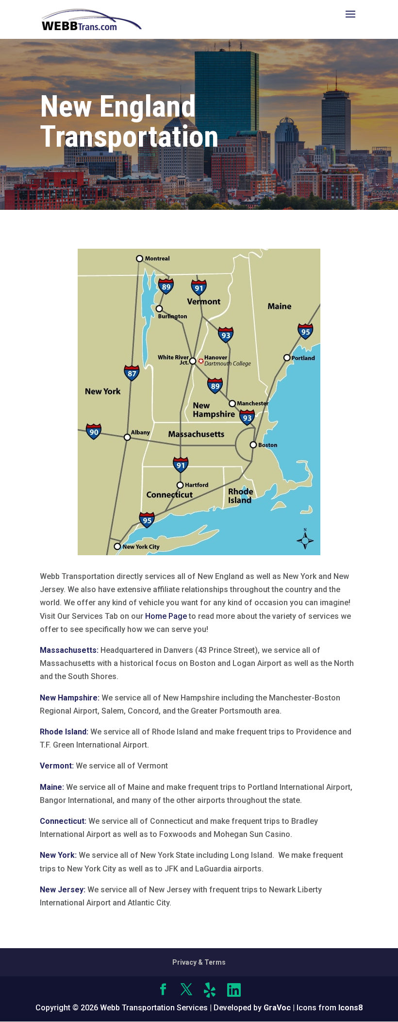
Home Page (166, 616)
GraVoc (277, 1007)
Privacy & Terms (199, 962)
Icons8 (350, 1007)
